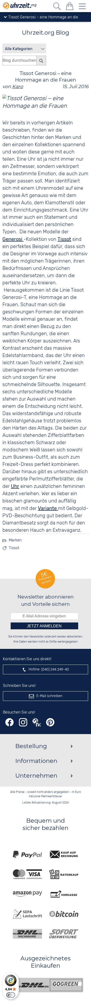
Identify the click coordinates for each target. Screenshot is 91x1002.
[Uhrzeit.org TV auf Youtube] (36, 722)
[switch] (10, 995)
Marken (15, 540)
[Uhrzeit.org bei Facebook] (9, 722)
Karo (17, 86)
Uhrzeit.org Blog (45, 32)
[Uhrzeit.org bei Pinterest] (50, 722)
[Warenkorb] (70, 7)
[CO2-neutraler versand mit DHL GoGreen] (49, 985)
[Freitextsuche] (57, 7)
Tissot (14, 548)
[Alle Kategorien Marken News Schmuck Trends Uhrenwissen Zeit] (24, 48)
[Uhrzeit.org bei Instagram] (23, 722)
